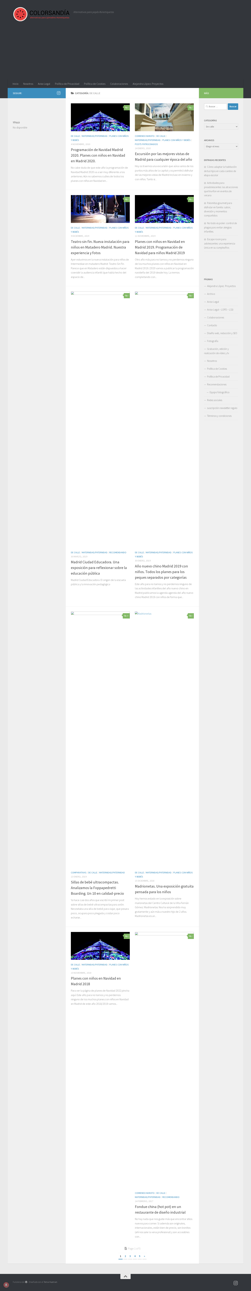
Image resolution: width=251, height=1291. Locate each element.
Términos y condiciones (219, 415)
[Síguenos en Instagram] (59, 93)
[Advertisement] (125, 54)
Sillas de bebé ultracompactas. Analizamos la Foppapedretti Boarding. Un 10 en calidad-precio (97, 888)
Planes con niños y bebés (176, 140)
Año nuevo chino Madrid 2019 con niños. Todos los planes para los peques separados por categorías (161, 572)
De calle (75, 136)
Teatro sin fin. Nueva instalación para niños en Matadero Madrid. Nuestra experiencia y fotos (100, 247)
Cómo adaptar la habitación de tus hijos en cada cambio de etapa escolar (220, 171)
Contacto (212, 325)
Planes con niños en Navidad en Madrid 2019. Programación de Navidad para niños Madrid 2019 (160, 247)
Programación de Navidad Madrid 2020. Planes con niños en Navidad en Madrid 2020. (98, 155)
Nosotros (28, 83)
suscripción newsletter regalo (222, 408)
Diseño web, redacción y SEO (222, 333)
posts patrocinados (146, 144)
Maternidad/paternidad (94, 136)
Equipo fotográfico (219, 392)
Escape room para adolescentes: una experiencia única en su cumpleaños (219, 243)
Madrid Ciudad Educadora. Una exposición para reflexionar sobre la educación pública (99, 568)
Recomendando (117, 552)
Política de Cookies (94, 83)
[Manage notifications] (6, 1285)
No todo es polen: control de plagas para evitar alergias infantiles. (220, 227)
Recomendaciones (216, 384)
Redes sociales (214, 400)
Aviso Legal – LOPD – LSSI (220, 309)
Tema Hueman (50, 1282)
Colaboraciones (119, 83)
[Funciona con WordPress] (26, 1282)
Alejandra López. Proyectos (148, 83)
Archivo (211, 294)
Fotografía (212, 341)
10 (128, 615)
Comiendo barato (145, 136)
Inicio (15, 83)
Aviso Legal (44, 83)
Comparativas (78, 872)
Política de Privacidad (67, 83)
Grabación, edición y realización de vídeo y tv (216, 351)
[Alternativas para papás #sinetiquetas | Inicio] (41, 14)
